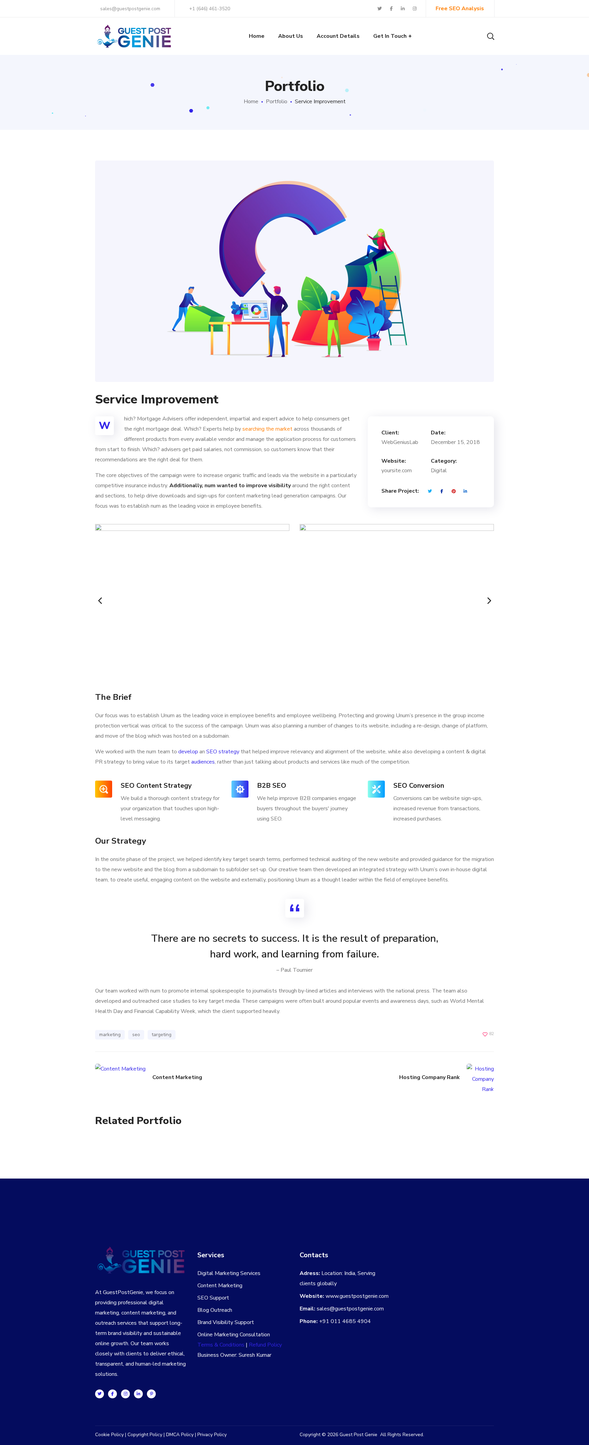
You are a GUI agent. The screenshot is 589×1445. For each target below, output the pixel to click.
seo (136, 1034)
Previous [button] (95, 601)
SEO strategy (222, 751)
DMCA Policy (180, 1434)
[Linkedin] (138, 1393)
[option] (192, 600)
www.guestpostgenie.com (357, 1296)
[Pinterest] (151, 1393)
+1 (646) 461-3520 (209, 8)
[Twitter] (99, 1393)
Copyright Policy (144, 1434)
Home (251, 101)
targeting (161, 1034)
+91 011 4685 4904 (345, 1321)
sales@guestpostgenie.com (129, 8)
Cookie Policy (109, 1434)
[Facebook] (112, 1393)
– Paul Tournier (294, 970)
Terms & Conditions (220, 1345)
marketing (110, 1034)
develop (188, 751)
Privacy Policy (212, 1434)
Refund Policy (265, 1345)
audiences (203, 762)
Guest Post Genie (358, 1434)
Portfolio (276, 101)
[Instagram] (125, 1393)
